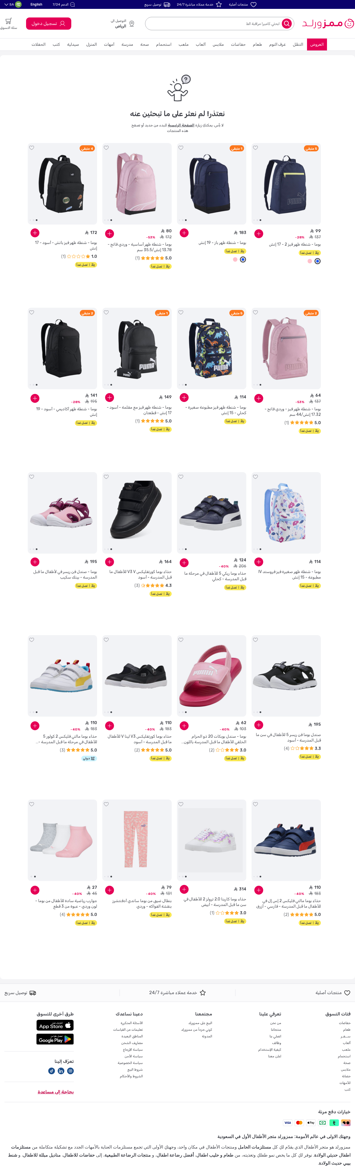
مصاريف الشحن (132, 1043)
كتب (56, 44)
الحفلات (38, 44)
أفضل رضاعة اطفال (175, 1155)
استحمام (163, 44)
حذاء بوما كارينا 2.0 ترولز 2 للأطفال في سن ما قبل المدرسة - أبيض (215, 902)
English (36, 4)
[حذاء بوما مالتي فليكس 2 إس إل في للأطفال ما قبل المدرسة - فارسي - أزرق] (286, 840)
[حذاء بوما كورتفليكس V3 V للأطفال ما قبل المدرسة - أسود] (137, 513)
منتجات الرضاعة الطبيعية (128, 1155)
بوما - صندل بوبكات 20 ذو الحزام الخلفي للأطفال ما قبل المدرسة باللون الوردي (215, 739)
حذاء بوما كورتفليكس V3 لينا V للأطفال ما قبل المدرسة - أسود (140, 739)
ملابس (218, 44)
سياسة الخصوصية (130, 1063)
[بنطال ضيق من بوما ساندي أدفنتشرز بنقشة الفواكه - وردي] (137, 840)
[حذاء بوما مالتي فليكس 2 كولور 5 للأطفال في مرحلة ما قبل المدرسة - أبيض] (62, 676)
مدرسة (127, 44)
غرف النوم (277, 44)
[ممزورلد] (328, 23)
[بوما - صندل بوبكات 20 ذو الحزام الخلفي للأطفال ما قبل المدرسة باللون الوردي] (211, 676)
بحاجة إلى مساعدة (56, 1091)
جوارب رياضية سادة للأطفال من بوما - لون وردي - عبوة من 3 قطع (66, 903)
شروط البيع (135, 1069)
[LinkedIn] (61, 1071)
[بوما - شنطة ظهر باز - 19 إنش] (211, 184)
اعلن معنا (274, 1056)
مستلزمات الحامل (254, 1147)
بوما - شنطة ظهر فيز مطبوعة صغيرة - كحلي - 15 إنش (215, 410)
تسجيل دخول (44, 23)
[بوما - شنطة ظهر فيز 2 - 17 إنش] (286, 184)
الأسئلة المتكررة (132, 1023)
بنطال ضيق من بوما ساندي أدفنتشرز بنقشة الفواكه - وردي (142, 903)
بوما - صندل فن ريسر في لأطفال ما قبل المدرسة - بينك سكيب (65, 574)
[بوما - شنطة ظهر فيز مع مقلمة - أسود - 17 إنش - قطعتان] (137, 348)
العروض (317, 44)
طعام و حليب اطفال (215, 1155)
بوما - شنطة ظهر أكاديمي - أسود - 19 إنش (66, 412)
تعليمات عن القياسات (128, 1030)
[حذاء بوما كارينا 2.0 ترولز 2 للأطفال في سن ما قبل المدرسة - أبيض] (211, 840)
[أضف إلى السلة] (258, 233)
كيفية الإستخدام (269, 1050)
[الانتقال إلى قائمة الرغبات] (255, 148)
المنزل (91, 44)
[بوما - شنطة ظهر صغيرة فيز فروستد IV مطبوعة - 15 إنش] (286, 513)
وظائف (276, 1043)
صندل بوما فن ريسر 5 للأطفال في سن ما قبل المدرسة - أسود (288, 737)
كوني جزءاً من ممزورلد (196, 1030)
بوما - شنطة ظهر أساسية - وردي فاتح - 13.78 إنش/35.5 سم (140, 247)
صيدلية (73, 44)
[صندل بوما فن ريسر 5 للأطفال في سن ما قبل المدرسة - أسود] (286, 676)
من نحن (275, 1023)
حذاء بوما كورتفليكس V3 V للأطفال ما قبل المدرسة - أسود (140, 574)
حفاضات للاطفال (79, 1155)
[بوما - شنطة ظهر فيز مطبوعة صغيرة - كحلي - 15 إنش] (211, 348)
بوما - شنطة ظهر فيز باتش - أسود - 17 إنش (66, 245)
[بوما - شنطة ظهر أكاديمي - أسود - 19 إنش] (62, 348)
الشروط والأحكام (131, 1076)
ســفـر (346, 1036)
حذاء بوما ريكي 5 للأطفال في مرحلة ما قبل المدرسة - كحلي (215, 576)
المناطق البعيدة (132, 1036)
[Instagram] (70, 1071)
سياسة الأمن (134, 1056)
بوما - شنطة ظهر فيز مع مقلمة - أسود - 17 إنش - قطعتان (139, 410)
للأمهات (345, 1083)
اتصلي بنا (275, 1036)
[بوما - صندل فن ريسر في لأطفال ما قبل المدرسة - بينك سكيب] (62, 513)
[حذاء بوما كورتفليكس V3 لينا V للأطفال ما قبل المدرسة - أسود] (137, 676)
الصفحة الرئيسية (181, 125)
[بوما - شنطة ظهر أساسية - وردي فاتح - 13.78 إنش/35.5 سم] (137, 184)
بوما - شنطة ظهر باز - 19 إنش (222, 242)
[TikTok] (51, 1071)
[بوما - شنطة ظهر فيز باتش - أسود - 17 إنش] (62, 184)
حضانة (346, 1076)
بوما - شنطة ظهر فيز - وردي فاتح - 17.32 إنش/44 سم (293, 412)
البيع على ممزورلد (200, 1023)
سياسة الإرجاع (133, 1050)
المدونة (207, 1036)
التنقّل (298, 44)
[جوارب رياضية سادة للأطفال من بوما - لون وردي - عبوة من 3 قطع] (62, 840)
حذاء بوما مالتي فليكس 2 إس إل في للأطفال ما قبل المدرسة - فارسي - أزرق (288, 903)
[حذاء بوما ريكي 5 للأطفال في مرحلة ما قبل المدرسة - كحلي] (211, 513)
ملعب (184, 44)
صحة (144, 44)
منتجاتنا (276, 1030)
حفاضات (238, 44)
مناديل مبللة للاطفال (42, 1155)
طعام (257, 44)
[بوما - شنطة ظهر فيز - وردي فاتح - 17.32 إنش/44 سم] (286, 348)
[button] (64, 4)
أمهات (109, 44)
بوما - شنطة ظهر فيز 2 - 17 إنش (295, 244)
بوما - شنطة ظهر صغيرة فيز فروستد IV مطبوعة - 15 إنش (289, 574)
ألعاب (201, 44)
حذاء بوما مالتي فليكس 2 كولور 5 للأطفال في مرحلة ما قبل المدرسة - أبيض (67, 739)
